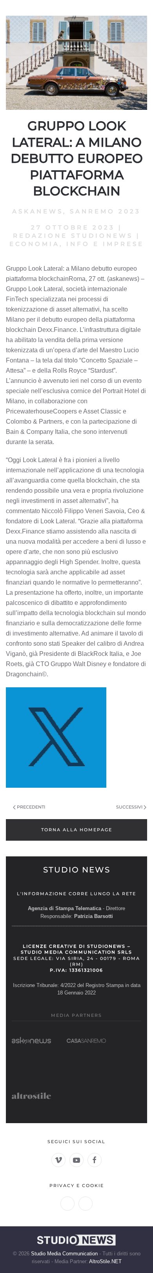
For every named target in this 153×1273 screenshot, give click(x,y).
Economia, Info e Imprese (76, 244)
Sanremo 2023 (105, 211)
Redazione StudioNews (73, 235)
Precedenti (31, 807)
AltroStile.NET (105, 1261)
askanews (37, 211)
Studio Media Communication (64, 1254)
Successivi (129, 807)
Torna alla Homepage (76, 829)
